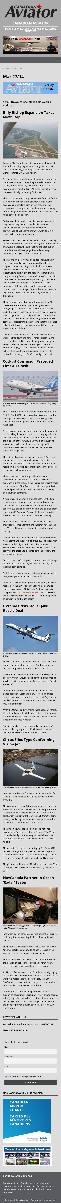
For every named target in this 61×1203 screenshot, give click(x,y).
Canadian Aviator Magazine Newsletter (25, 1076)
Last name (8, 1057)
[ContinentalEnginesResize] (30, 52)
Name (7, 1047)
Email (6, 1066)
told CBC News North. (28, 592)
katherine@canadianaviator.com (21, 1024)
